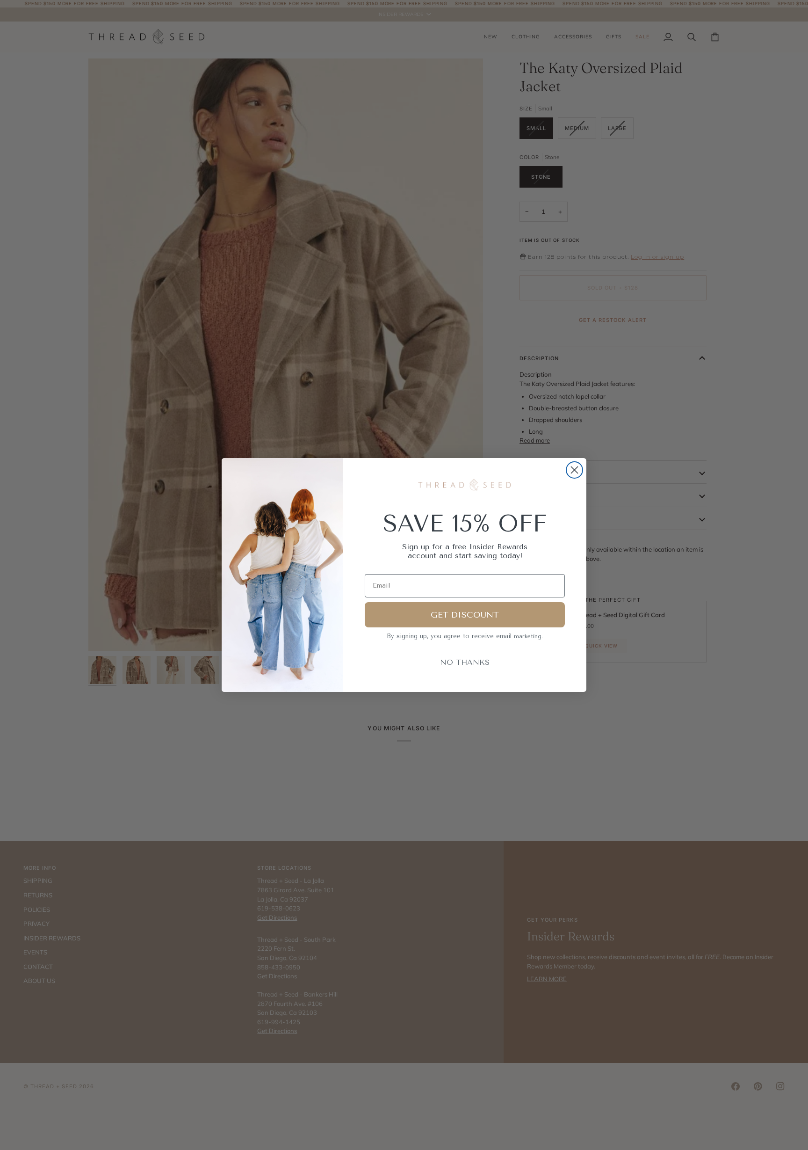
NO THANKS (465, 662)
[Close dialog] (574, 470)
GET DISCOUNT (465, 615)
